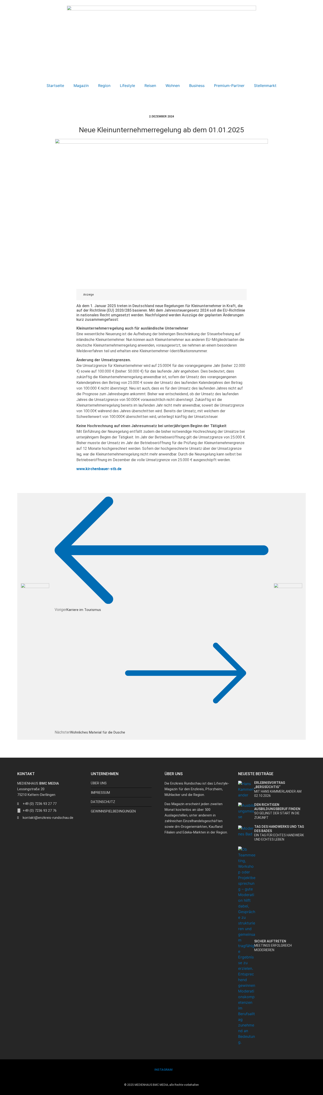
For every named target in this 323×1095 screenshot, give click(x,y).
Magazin (81, 85)
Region (104, 85)
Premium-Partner (229, 85)
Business (197, 85)
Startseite (55, 85)
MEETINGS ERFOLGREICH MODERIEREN (273, 945)
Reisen (150, 85)
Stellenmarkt (265, 85)
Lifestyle (127, 85)
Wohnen (173, 85)
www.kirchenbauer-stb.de (99, 469)
